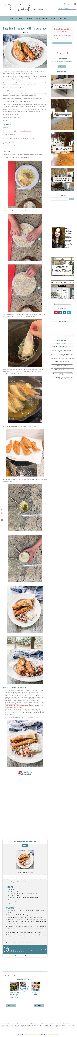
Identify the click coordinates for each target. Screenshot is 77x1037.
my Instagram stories (40, 93)
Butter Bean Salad (22, 705)
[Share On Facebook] (5, 975)
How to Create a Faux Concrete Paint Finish (62, 179)
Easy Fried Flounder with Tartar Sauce (62, 358)
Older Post (38, 1005)
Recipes (25, 32)
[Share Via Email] (14, 975)
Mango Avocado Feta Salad (14, 707)
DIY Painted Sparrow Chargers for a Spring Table (62, 378)
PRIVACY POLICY (62, 18)
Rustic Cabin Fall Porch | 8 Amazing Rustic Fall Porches (62, 364)
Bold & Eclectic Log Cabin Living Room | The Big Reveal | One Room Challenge (62, 373)
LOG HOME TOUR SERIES (41, 18)
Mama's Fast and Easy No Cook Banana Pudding (25, 988)
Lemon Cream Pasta (12, 704)
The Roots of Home (33, 1034)
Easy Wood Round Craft (62, 361)
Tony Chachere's (26, 131)
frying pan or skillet (19, 154)
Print (25, 845)
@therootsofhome (18, 950)
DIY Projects (20, 18)
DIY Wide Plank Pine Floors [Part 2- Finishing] (62, 149)
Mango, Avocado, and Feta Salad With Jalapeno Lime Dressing (14, 994)
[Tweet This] (8, 975)
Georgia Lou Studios (53, 1034)
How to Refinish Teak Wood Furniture (62, 86)
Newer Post (11, 1005)
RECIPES (29, 18)
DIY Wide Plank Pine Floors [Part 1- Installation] (62, 114)
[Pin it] (11, 975)
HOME (11, 18)
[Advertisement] (62, 213)
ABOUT (53, 18)
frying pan (26, 138)
